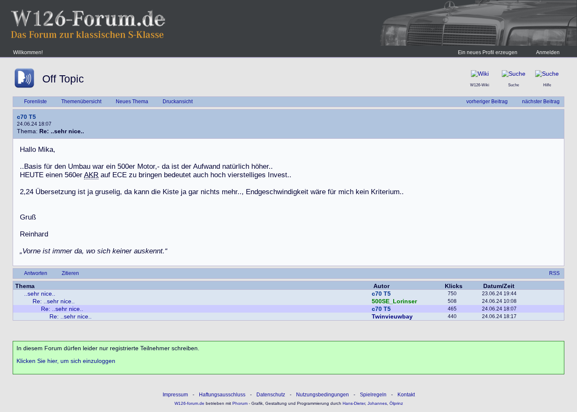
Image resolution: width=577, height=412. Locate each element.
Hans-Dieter (354, 403)
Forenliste (35, 101)
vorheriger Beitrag (487, 101)
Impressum (175, 394)
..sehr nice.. (39, 293)
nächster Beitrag (541, 101)
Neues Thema (132, 101)
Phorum (239, 403)
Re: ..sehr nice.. (54, 301)
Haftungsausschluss (222, 394)
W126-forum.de (189, 403)
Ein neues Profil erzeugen (487, 52)
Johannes (377, 403)
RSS (554, 273)
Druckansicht (178, 101)
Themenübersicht (81, 101)
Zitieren (70, 273)
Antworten (35, 273)
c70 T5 (26, 116)
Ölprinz (396, 403)
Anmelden (548, 52)
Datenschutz (270, 394)
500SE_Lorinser (394, 301)
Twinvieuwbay (392, 316)
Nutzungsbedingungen (322, 394)
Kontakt (406, 394)
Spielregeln (373, 394)
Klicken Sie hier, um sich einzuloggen (65, 360)
